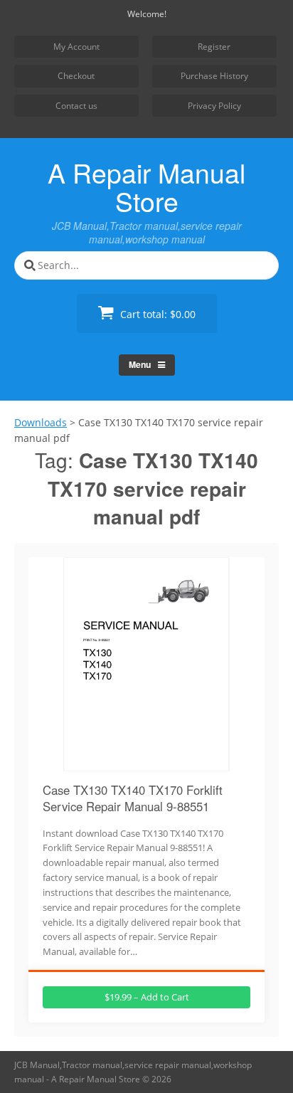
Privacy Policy (214, 106)
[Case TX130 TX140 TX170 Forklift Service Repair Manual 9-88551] (146, 762)
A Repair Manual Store (146, 186)
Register (214, 47)
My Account (76, 47)
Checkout (76, 76)
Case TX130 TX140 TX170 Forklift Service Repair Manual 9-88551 (133, 798)
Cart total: (156, 314)
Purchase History (214, 76)
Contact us (76, 106)
